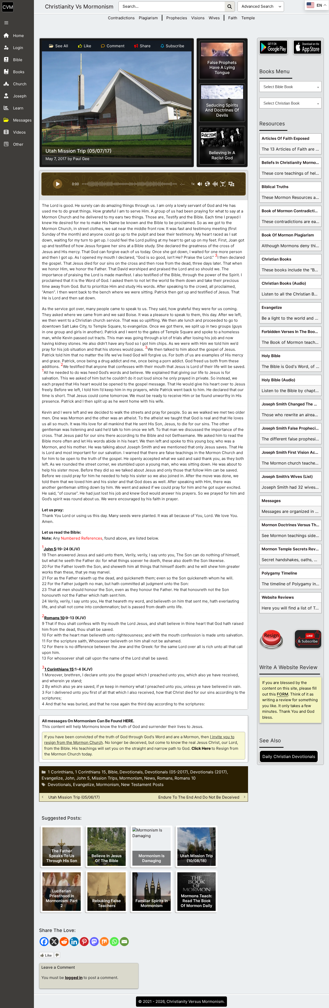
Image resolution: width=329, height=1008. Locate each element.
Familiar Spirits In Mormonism (151, 903)
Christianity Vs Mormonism (79, 6)
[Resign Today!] (271, 640)
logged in (74, 977)
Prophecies (176, 17)
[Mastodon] (94, 941)
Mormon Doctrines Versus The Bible (291, 524)
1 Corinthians (60, 771)
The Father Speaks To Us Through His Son (61, 855)
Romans (164, 778)
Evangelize (52, 778)
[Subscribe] (308, 639)
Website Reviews (278, 597)
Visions (198, 17)
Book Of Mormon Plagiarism (288, 235)
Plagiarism (148, 17)
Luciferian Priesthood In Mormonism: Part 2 (62, 898)
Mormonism (130, 778)
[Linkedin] (74, 941)
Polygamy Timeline (279, 573)
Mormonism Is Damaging (151, 858)
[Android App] (273, 47)
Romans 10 (54, 617)
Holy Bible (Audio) (278, 379)
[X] (54, 941)
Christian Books (276, 259)
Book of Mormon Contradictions (291, 210)
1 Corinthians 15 (59, 669)
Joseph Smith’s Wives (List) (287, 476)
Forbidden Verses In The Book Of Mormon (291, 331)
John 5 (50, 549)
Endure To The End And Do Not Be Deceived (198, 796)
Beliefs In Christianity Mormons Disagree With (291, 162)
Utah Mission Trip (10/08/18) (196, 858)
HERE (128, 720)
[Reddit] (64, 941)
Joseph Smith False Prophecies (291, 428)
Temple (248, 17)
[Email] (124, 941)
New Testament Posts (142, 784)
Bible (112, 771)
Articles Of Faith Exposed (285, 138)
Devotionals (131, 771)
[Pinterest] (84, 941)
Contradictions (121, 17)
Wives (214, 17)
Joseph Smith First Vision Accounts (291, 452)
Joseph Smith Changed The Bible (291, 404)
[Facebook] (44, 941)
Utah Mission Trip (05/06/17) (74, 796)
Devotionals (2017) (208, 771)
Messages (271, 500)
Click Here (201, 748)
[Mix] (104, 941)
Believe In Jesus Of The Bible (107, 858)
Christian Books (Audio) (284, 283)
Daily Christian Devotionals (288, 756)
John (69, 778)
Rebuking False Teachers (106, 903)
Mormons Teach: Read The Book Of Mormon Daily (196, 900)
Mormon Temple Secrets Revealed (291, 549)
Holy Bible (271, 355)
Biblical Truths (275, 186)
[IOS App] (307, 47)
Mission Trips (104, 778)
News (149, 778)
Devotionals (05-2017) (166, 771)
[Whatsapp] (114, 941)
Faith (232, 17)
